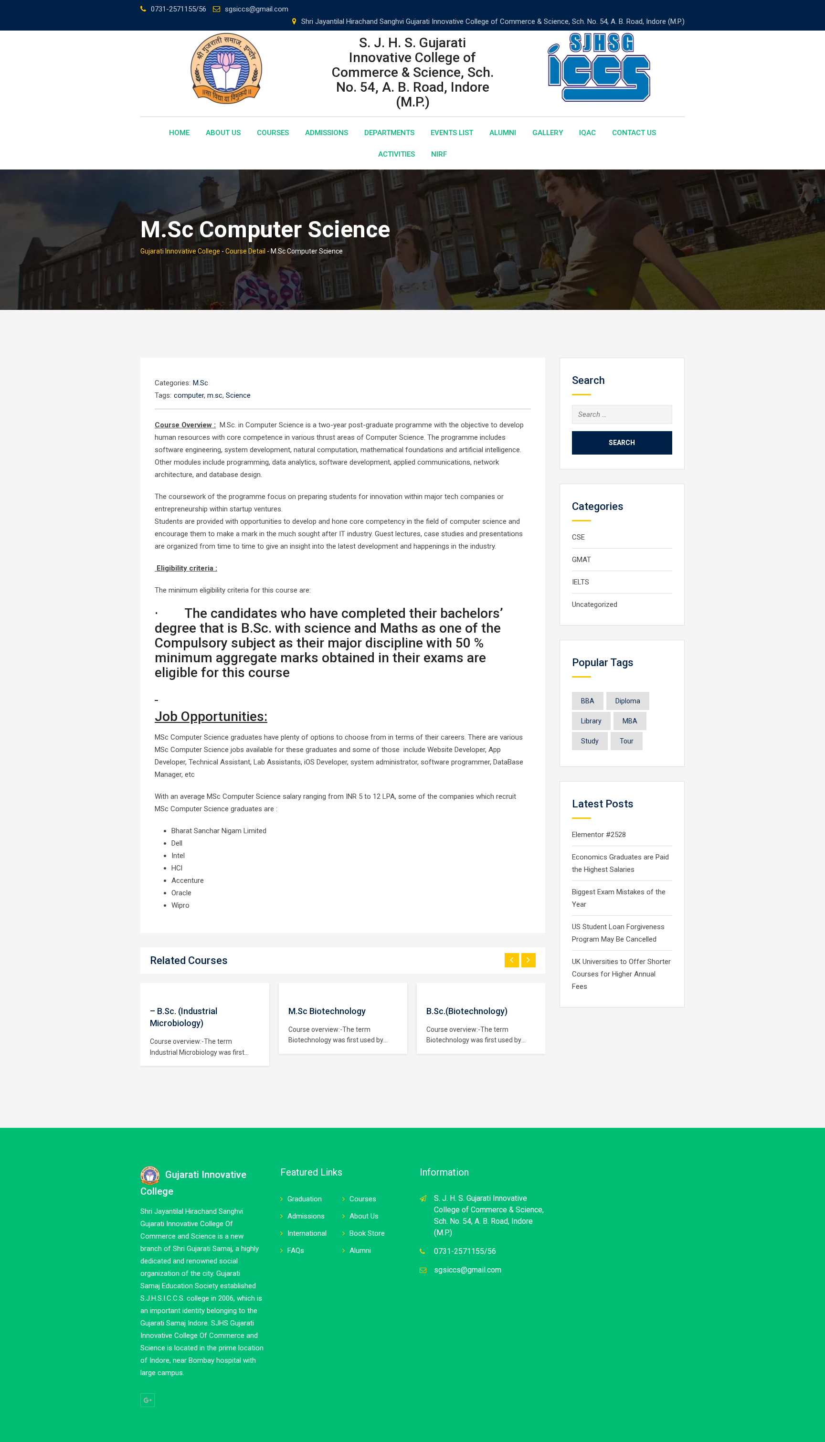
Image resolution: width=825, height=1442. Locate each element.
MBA (630, 721)
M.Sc (200, 383)
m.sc (214, 395)
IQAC (587, 132)
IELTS (580, 582)
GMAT (581, 559)
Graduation (304, 1199)
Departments (389, 132)
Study (590, 741)
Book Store (367, 1233)
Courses (273, 132)
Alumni (502, 132)
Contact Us (634, 132)
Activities (396, 154)
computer (189, 395)
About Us (223, 132)
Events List (452, 132)
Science (238, 395)
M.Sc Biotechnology (327, 1011)
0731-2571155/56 (178, 9)
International (307, 1233)
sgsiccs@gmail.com (256, 9)
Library (591, 721)
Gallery (547, 132)
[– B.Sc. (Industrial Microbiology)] (149, 990)
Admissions (326, 132)
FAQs (295, 1250)
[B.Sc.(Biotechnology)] (426, 990)
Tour (627, 741)
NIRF (439, 154)
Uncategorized (594, 604)
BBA (587, 701)
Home (179, 132)
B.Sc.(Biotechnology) (467, 1011)
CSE (578, 537)
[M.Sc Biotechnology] (288, 990)
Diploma (627, 701)
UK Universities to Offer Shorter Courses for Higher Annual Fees (621, 974)
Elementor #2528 (599, 834)
